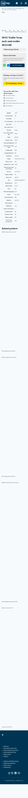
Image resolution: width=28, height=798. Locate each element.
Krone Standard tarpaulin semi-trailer (9, 601)
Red (15, 188)
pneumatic (17, 200)
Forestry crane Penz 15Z (7, 726)
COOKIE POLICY (7, 767)
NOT (16, 161)
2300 (16, 146)
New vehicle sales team (10, 748)
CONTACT (5, 756)
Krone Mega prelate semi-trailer (8, 351)
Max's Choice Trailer (19, 121)
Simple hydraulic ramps (20, 158)
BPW (16, 197)
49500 (16, 133)
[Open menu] (26, 3)
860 (15, 153)
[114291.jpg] (14, 20)
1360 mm (16, 155)
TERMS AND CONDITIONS (9, 763)
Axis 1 (16, 205)
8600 (16, 150)
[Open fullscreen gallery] (24, 28)
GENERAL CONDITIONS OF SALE (11, 761)
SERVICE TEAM (7, 754)
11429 (16, 113)
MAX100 (16, 137)
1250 (16, 191)
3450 (16, 143)
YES (15, 115)
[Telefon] (17, 3)
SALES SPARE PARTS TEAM (9, 752)
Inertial (16, 130)
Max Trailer (17, 194)
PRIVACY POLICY (7, 765)
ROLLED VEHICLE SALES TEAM (10, 750)
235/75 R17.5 (17, 171)
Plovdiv (16, 185)
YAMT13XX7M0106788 (20, 180)
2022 (16, 183)
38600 (16, 140)
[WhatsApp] (21, 3)
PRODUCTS (6, 746)
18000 (16, 164)
